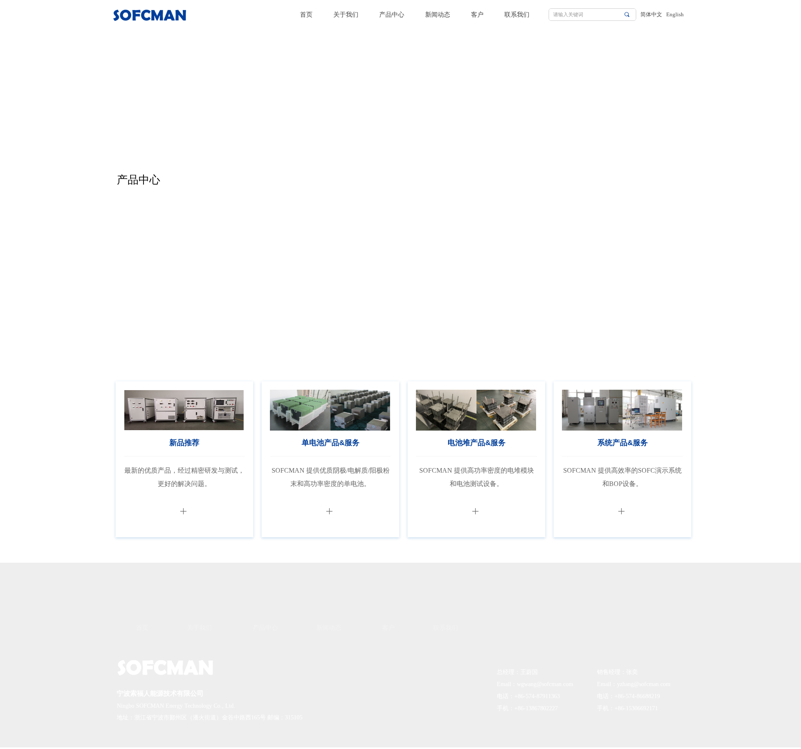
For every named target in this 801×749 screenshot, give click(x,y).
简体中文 (651, 14)
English (675, 14)
